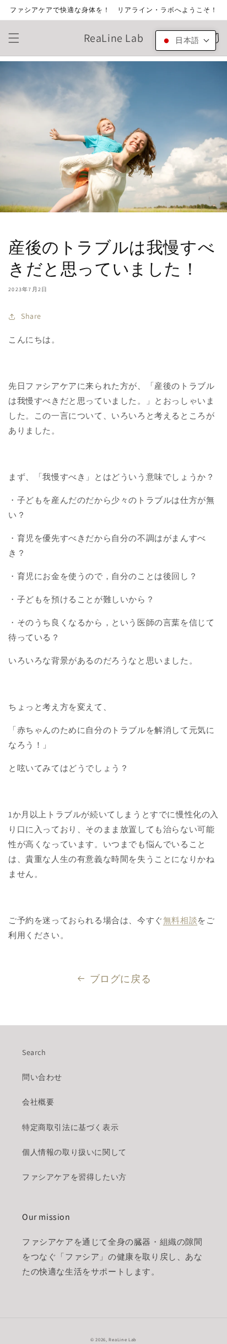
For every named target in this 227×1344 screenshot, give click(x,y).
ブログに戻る (121, 978)
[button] (14, 38)
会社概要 (38, 1102)
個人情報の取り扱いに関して (74, 1152)
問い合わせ (42, 1077)
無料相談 (180, 920)
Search (34, 1052)
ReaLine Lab (123, 1339)
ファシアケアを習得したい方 (74, 1177)
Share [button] (31, 316)
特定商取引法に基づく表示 (70, 1127)
